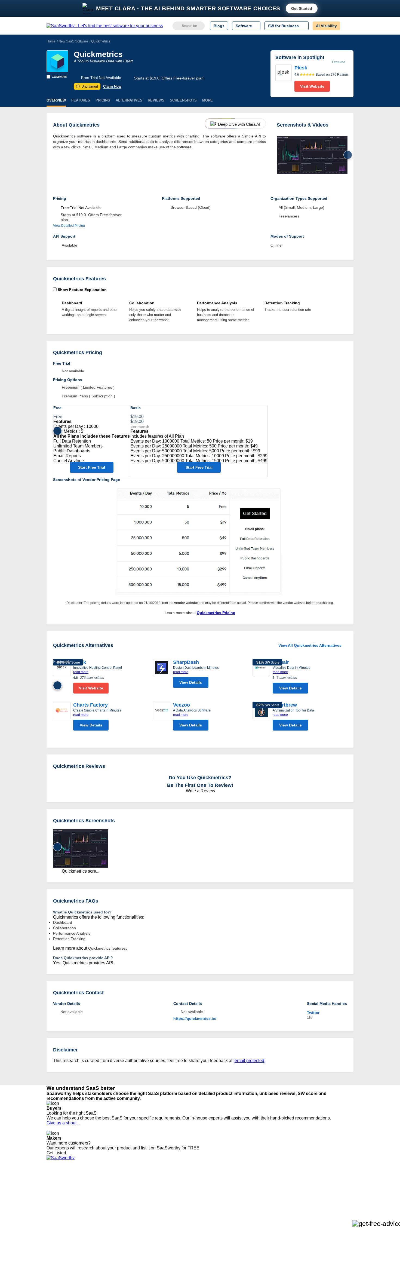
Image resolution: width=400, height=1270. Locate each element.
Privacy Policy (99, 1183)
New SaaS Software (73, 41)
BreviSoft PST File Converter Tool (139, 1212)
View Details (190, 682)
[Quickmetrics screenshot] (312, 155)
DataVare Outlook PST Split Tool (138, 1203)
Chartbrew (285, 705)
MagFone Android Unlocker (134, 1193)
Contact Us (56, 1222)
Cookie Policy (98, 1193)
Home (51, 41)
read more (80, 672)
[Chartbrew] (261, 717)
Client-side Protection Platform (194, 1203)
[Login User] (346, 26)
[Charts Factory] (61, 717)
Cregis (116, 1207)
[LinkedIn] (327, 1188)
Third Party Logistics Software (194, 1188)
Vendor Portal (58, 1198)
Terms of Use (98, 1188)
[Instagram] (331, 1188)
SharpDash (186, 662)
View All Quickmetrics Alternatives (309, 645)
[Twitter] (325, 1188)
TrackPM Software (126, 1183)
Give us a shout (63, 1123)
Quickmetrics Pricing (216, 613)
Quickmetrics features (107, 948)
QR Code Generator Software (194, 1198)
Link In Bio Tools (182, 1207)
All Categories (58, 1188)
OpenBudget (122, 1217)
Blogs (219, 26)
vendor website (186, 603)
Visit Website (312, 86)
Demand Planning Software (192, 1183)
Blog (50, 1207)
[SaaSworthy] (105, 25)
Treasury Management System (194, 1222)
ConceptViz (120, 1227)
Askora (117, 1222)
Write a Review (200, 791)
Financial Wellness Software (192, 1227)
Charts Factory (90, 705)
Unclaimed (88, 86)
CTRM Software (182, 1193)
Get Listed (57, 1153)
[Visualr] (261, 677)
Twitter (313, 1012)
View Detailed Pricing (69, 226)
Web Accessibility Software (191, 1212)
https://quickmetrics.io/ (194, 1018)
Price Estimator (60, 1193)
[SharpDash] (161, 675)
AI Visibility (326, 26)
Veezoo (181, 705)
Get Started (301, 8)
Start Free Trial (91, 467)
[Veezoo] (161, 717)
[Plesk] (283, 78)
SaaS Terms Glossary (65, 1217)
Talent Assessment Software (192, 1217)
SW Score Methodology (67, 1212)
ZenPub (117, 1188)
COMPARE (59, 76)
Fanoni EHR (121, 1198)
